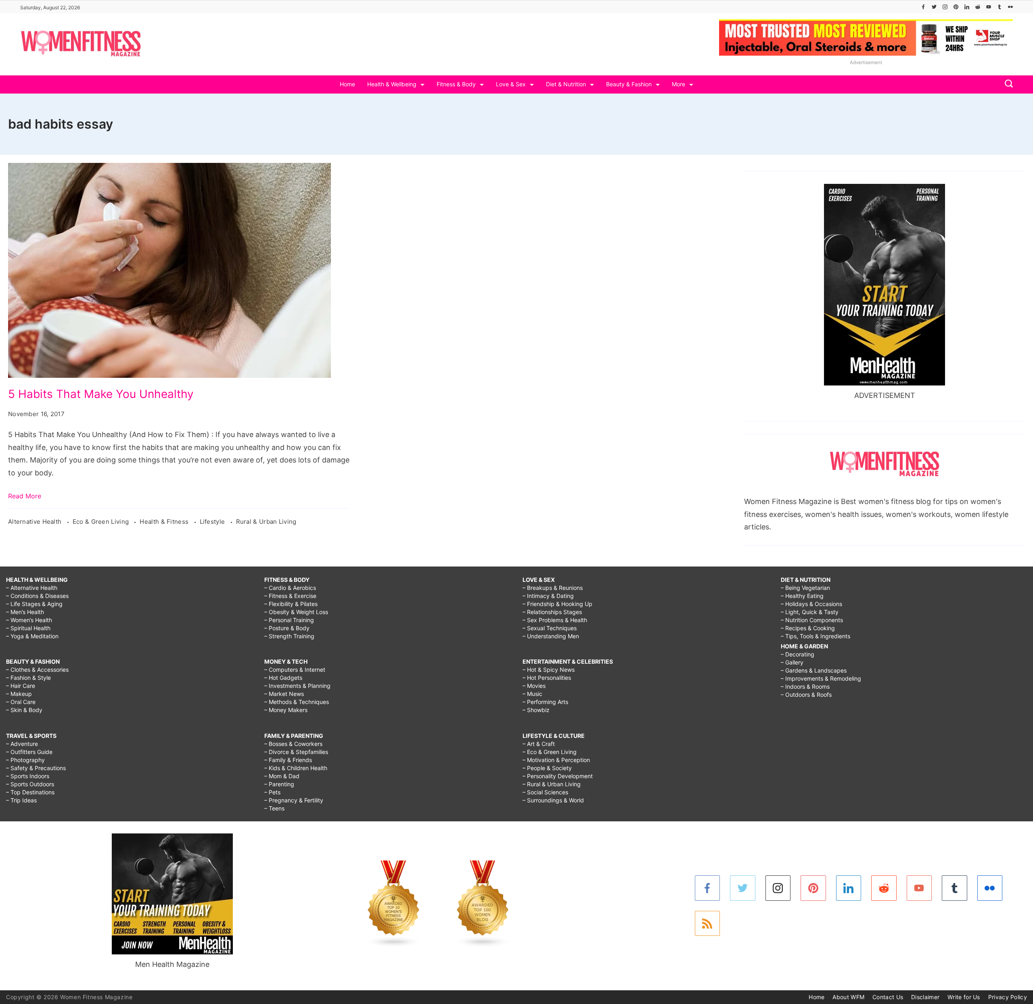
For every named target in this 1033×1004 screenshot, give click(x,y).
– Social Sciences (545, 792)
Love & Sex (511, 84)
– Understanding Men (551, 636)
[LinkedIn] (966, 6)
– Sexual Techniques (550, 628)
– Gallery (792, 662)
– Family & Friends (288, 759)
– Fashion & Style (28, 677)
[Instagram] (945, 6)
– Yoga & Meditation (32, 636)
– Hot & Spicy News (549, 669)
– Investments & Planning (297, 685)
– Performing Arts (545, 701)
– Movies (534, 685)
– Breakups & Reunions (553, 587)
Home (347, 84)
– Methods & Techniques (296, 701)
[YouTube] (988, 6)
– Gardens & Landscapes (814, 670)
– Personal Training (289, 620)
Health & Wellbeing (391, 84)
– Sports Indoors (27, 776)
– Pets (272, 792)
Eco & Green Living (102, 521)
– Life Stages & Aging (34, 603)
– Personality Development (558, 776)
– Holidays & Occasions (811, 603)
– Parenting (279, 784)
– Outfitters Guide (29, 751)
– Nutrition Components (812, 620)
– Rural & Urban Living (552, 784)
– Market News (284, 693)
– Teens (274, 808)
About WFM (848, 997)
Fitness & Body (456, 84)
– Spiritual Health (28, 628)
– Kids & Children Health (295, 767)
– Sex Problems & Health (555, 620)
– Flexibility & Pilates (291, 603)
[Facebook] (923, 6)
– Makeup (19, 693)
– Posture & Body (286, 628)
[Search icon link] (1007, 84)
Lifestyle (213, 521)
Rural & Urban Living (266, 521)
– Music (532, 693)
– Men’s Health (25, 611)
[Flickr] (1010, 6)
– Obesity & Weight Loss (296, 611)
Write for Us (963, 997)
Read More (24, 496)
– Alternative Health (31, 587)
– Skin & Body (24, 709)
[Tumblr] (999, 6)
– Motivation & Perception (556, 759)
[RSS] (707, 923)
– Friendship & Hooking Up (557, 603)
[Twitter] (934, 6)
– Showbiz (536, 709)
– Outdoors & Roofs (806, 694)
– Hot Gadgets (283, 677)
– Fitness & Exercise (290, 595)
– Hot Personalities (547, 677)
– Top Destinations (30, 792)
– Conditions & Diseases (37, 595)
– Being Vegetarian (805, 587)
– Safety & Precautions (36, 767)
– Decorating (797, 654)
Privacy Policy (1007, 997)
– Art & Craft (539, 743)
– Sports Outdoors (30, 784)
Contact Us (887, 997)
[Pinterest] (956, 6)
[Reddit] (977, 6)
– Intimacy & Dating (548, 595)
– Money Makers (285, 709)
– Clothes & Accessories (37, 669)
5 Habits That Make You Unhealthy (101, 394)
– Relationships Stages (552, 611)
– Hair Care (20, 685)
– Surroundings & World (553, 800)
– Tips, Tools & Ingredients (815, 636)
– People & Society (547, 767)
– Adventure (22, 743)
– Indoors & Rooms (805, 686)
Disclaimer (925, 997)
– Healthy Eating (802, 595)
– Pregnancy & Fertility (293, 800)
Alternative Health (35, 521)
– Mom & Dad (281, 776)
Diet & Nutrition (566, 84)
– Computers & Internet (294, 669)
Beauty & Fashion (629, 84)
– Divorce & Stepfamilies (296, 751)
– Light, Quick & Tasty (810, 611)
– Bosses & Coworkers (293, 743)
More (678, 84)
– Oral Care (21, 701)
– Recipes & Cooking (808, 628)
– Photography (25, 759)
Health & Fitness (165, 521)
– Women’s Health (29, 620)
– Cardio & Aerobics (290, 587)
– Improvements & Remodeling (821, 678)
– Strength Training (289, 636)
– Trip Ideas (21, 800)
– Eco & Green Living (550, 751)
